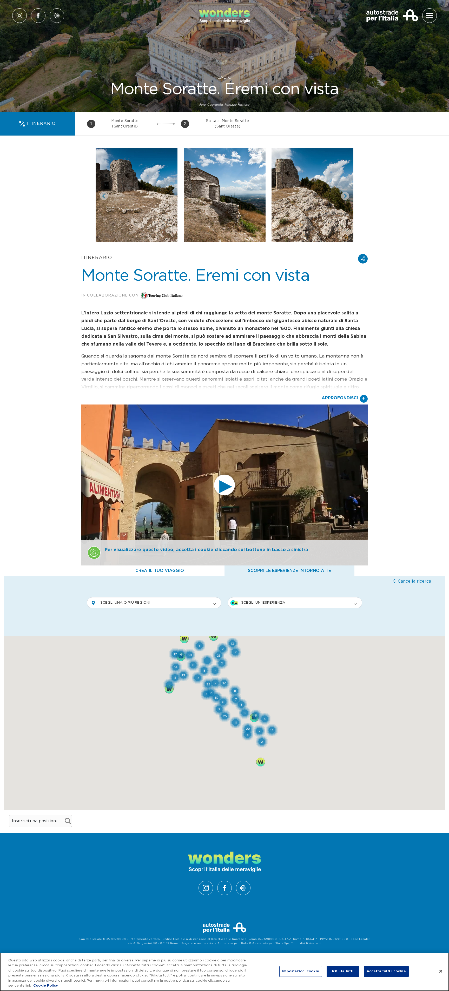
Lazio (224, 77)
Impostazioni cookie (300, 971)
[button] (363, 259)
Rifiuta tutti (342, 971)
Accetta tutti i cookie (386, 971)
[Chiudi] (440, 971)
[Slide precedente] (104, 196)
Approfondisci (344, 398)
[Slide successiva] (345, 196)
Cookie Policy (45, 985)
